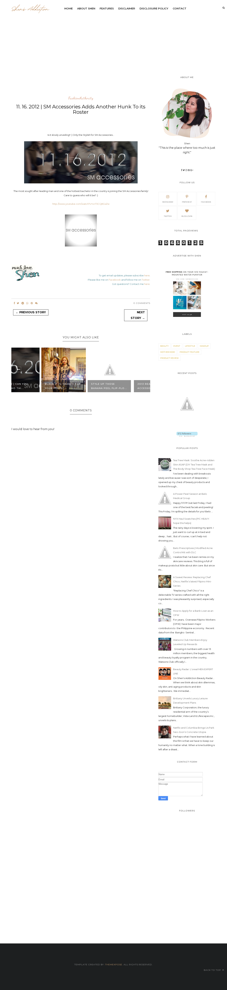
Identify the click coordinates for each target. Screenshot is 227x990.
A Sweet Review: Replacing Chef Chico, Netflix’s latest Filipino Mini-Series (192, 581)
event (176, 346)
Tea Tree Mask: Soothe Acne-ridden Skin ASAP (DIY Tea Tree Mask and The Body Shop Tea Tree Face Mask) (194, 464)
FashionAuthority (80, 98)
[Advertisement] (144, 39)
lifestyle (190, 346)
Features (107, 8)
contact (179, 8)
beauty (164, 346)
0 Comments (141, 303)
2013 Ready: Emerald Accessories (124, 386)
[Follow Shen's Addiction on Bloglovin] (187, 435)
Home (68, 8)
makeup (204, 346)
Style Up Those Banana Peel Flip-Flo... (80, 386)
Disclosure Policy (154, 8)
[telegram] (22, 303)
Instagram (167, 202)
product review (169, 358)
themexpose (113, 964)
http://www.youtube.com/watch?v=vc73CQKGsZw (80, 203)
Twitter (146, 279)
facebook (206, 202)
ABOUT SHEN (86, 8)
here (147, 275)
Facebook (115, 279)
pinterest (187, 202)
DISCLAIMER (126, 8)
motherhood (167, 352)
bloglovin (186, 216)
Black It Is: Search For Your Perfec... (34, 386)
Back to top (213, 970)
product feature (189, 352)
